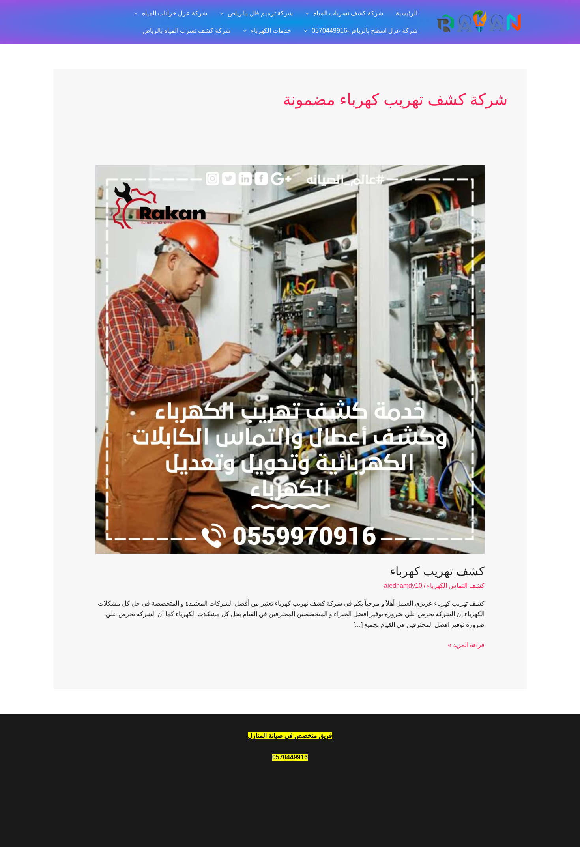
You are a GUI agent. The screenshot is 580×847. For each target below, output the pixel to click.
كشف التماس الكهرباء (456, 585)
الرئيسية (406, 13)
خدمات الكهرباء (271, 30)
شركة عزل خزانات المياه (174, 13)
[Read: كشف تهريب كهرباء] (290, 358)
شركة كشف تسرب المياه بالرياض (186, 30)
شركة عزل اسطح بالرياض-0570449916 (364, 30)
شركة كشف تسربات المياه (348, 13)
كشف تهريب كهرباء (437, 571)
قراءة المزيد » (466, 643)
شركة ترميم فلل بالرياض (260, 13)
